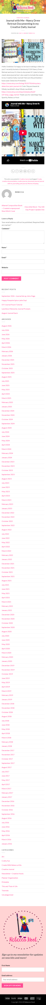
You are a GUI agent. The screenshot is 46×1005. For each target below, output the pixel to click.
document (31, 181)
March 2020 (6, 653)
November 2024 (8, 415)
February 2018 (7, 742)
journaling (16, 183)
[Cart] (43, 7)
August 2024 (7, 428)
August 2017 (7, 767)
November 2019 (8, 670)
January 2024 (7, 457)
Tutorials (5, 890)
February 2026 (7, 351)
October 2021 (7, 572)
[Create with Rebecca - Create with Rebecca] (23, 7)
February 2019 (7, 695)
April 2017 (6, 784)
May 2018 (6, 729)
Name (4, 247)
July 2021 (5, 585)
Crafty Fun (6, 861)
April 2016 (6, 835)
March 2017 (6, 788)
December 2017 (8, 750)
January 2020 (7, 661)
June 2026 (5, 334)
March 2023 (6, 500)
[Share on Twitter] (21, 171)
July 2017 (5, 772)
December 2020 (8, 614)
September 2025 (8, 373)
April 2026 (6, 343)
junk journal (23, 183)
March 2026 (6, 347)
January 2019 (7, 699)
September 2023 (8, 474)
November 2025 (8, 364)
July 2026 (5, 330)
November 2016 (8, 806)
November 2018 (8, 708)
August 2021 (7, 580)
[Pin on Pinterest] (25, 171)
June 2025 (5, 385)
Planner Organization (10, 878)
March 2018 (6, 738)
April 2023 (6, 496)
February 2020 (7, 657)
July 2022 (5, 534)
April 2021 (6, 597)
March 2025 (6, 398)
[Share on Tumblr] (33, 171)
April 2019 (6, 687)
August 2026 (7, 326)
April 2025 (6, 394)
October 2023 (7, 470)
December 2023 (8, 462)
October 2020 (7, 623)
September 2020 (8, 627)
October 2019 (7, 674)
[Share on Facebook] (17, 171)
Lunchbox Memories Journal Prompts (16, 309)
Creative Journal (23, 17)
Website (5, 267)
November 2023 (8, 466)
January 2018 (7, 746)
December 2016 (8, 801)
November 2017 (8, 754)
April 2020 (6, 648)
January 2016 (7, 844)
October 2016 (7, 810)
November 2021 (8, 568)
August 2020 (7, 631)
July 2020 (5, 636)
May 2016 (6, 831)
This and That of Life (9, 886)
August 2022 (7, 530)
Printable (5, 882)
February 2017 (7, 793)
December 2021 (8, 564)
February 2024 (7, 453)
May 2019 (6, 682)
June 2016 (5, 827)
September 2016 (8, 814)
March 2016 (6, 839)
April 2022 (6, 547)
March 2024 (6, 449)
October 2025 (7, 368)
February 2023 (7, 504)
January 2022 (7, 559)
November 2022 (8, 517)
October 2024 (7, 419)
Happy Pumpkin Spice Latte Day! (14, 300)
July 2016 (5, 822)
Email (4, 257)
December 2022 (8, 513)
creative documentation (9, 181)
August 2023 (7, 479)
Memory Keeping (33, 183)
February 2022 (7, 555)
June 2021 (5, 589)
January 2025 (7, 406)
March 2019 (6, 691)
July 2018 (5, 721)
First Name (6, 965)
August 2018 (7, 716)
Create (39, 179)
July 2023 (5, 483)
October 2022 (7, 521)
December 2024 (8, 411)
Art (3, 857)
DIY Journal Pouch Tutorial (12, 305)
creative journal (22, 181)
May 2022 (6, 542)
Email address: (7, 975)
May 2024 (6, 440)
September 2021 (8, 576)
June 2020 (5, 640)
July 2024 (5, 432)
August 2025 (7, 377)
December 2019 (8, 665)
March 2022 (6, 551)
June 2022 (5, 538)
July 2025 (5, 381)
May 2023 (6, 491)
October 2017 (7, 759)
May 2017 (6, 780)
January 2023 (7, 508)
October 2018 (7, 712)
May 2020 (6, 644)
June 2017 (5, 776)
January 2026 (7, 356)
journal (37, 181)
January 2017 (7, 797)
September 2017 (8, 763)
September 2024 (8, 423)
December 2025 (8, 360)
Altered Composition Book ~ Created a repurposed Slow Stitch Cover (12, 208)
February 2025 (7, 402)
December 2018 (8, 704)
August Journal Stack (10, 313)
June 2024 (5, 436)
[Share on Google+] (29, 171)
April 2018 (6, 733)
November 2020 (8, 619)
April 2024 (6, 445)
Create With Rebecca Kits (12, 865)
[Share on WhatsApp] (13, 171)
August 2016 (7, 818)
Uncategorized (7, 895)
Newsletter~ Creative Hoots (13, 873)
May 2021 (6, 593)
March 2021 (6, 602)
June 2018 (5, 725)
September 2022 (8, 525)
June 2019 (5, 678)
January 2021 (7, 610)
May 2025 (6, 389)
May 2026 (6, 339)
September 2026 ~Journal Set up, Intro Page (18, 296)
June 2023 (5, 487)
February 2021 (7, 606)
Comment (6, 229)
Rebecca (32, 33)
